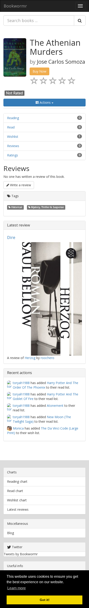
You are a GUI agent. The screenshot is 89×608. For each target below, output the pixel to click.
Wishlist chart (17, 500)
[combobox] (38, 20)
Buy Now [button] (39, 71)
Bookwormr (15, 6)
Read (11, 127)
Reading (13, 118)
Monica (18, 428)
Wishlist (12, 136)
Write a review (20, 185)
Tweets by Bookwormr (21, 554)
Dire (11, 237)
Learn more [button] (16, 588)
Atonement (55, 405)
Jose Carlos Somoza (61, 61)
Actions (45, 102)
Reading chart (17, 481)
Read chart (15, 491)
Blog (10, 533)
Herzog (30, 358)
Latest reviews (18, 509)
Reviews (13, 146)
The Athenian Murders (55, 47)
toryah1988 (21, 383)
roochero (47, 358)
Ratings (12, 155)
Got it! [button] (45, 600)
